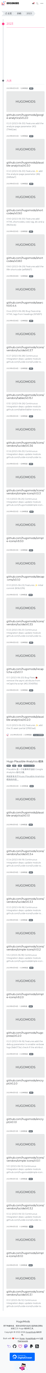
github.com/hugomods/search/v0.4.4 (25, 304)
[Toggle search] (37, 3)
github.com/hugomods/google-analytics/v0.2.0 (25, 116)
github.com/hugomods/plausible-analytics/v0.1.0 (25, 814)
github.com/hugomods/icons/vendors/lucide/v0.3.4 (25, 853)
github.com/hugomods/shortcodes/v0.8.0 (25, 259)
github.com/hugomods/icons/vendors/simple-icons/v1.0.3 (25, 492)
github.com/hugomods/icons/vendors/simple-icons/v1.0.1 (25, 1159)
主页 (10, 13)
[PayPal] (31, 1347)
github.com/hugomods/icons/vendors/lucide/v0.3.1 (25, 1293)
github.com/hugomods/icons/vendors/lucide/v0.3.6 (25, 444)
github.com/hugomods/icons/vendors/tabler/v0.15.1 (25, 396)
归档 (19, 13)
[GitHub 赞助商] (20, 1347)
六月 (9, 80)
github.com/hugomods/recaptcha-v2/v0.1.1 (25, 671)
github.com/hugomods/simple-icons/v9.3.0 (25, 540)
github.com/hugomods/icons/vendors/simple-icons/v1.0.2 (25, 948)
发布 (31, 88)
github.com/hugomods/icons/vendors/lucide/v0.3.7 (25, 349)
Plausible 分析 (29, 765)
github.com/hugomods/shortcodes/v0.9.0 (25, 212)
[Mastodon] (26, 1347)
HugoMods (13, 3)
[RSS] (37, 1347)
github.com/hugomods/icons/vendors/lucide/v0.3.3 (25, 900)
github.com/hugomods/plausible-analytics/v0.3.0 (25, 164)
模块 (8, 765)
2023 (29, 13)
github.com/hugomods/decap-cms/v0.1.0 (25, 578)
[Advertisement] (23, 53)
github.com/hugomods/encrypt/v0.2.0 (25, 1082)
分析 (14, 765)
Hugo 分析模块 (38, 735)
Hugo (22, 1338)
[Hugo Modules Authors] (8, 735)
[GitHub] (14, 1347)
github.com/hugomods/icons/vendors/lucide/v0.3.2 (25, 1207)
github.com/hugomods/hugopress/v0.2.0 (25, 1034)
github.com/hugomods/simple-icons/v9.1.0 (25, 1255)
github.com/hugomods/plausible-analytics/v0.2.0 (25, 718)
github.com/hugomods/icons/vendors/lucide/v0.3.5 (25, 623)
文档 (20, 765)
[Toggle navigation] (41, 3)
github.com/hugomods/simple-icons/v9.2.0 (25, 996)
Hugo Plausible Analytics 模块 (25, 761)
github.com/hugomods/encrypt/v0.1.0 (25, 1121)
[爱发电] (9, 1347)
